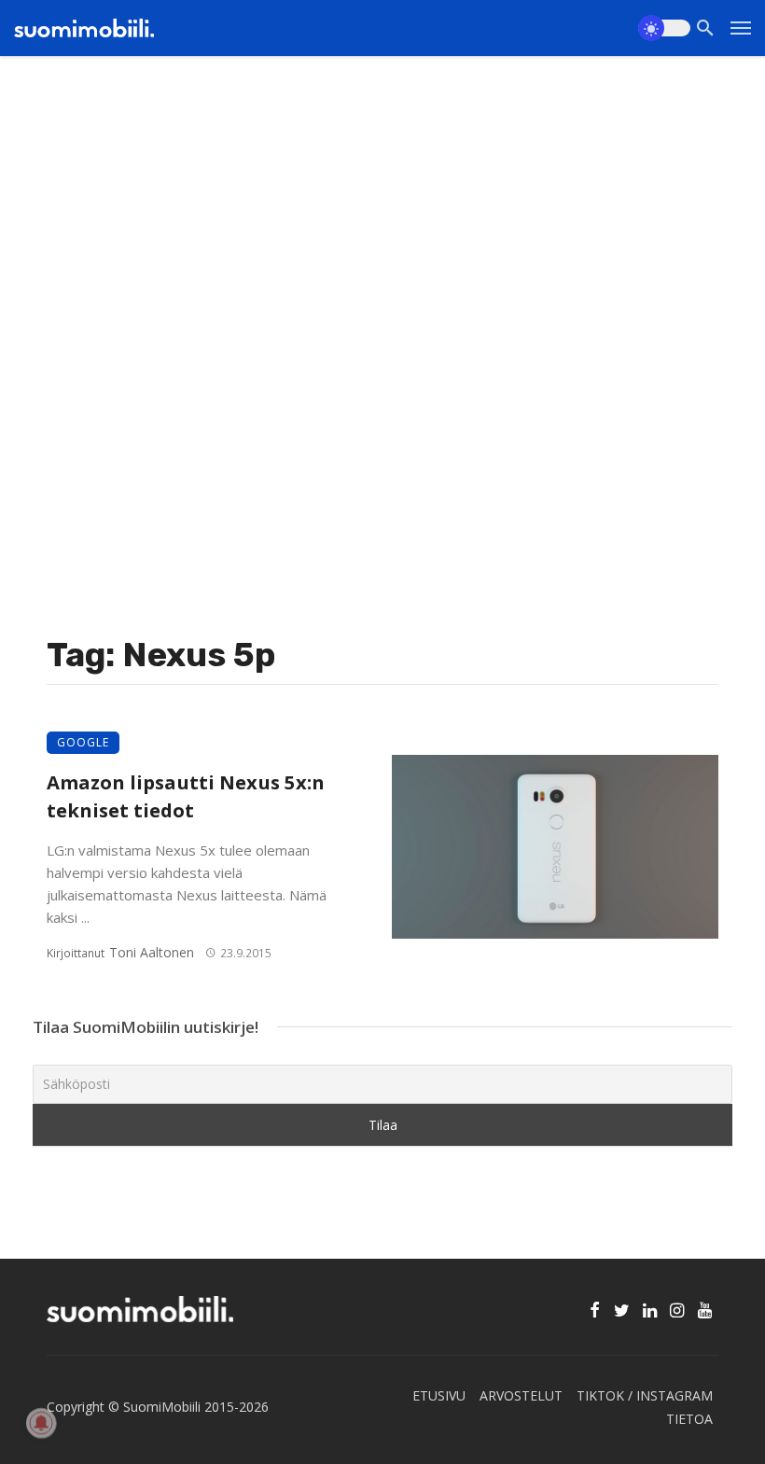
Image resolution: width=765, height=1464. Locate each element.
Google (83, 742)
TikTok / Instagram (645, 1395)
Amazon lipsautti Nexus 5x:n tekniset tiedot (186, 796)
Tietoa (689, 1419)
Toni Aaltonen (151, 952)
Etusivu (439, 1395)
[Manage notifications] (41, 1423)
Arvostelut (521, 1395)
